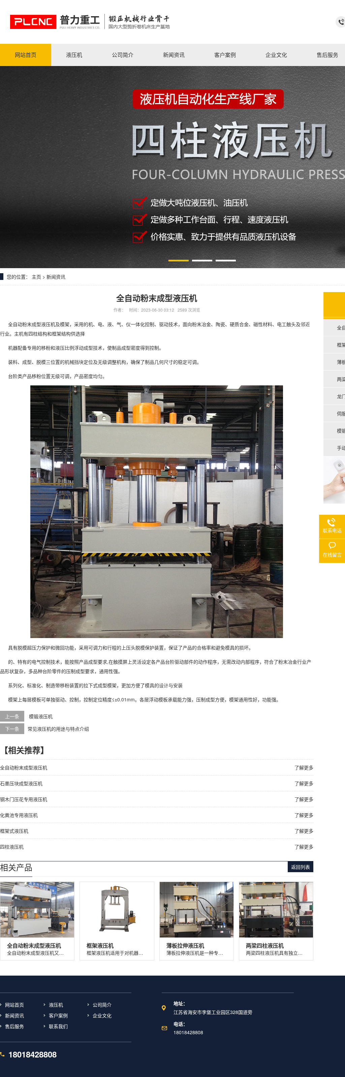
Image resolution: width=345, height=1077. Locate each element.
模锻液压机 (41, 716)
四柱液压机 (12, 846)
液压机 (56, 1004)
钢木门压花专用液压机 (23, 799)
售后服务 (14, 1026)
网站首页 (14, 1004)
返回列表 (300, 866)
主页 (36, 276)
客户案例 (58, 1015)
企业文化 (102, 1015)
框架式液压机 (14, 830)
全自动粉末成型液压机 (31, 324)
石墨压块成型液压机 (21, 783)
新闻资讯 (55, 276)
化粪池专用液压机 (19, 815)
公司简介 (102, 1004)
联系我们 (58, 1026)
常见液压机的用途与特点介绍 (58, 728)
